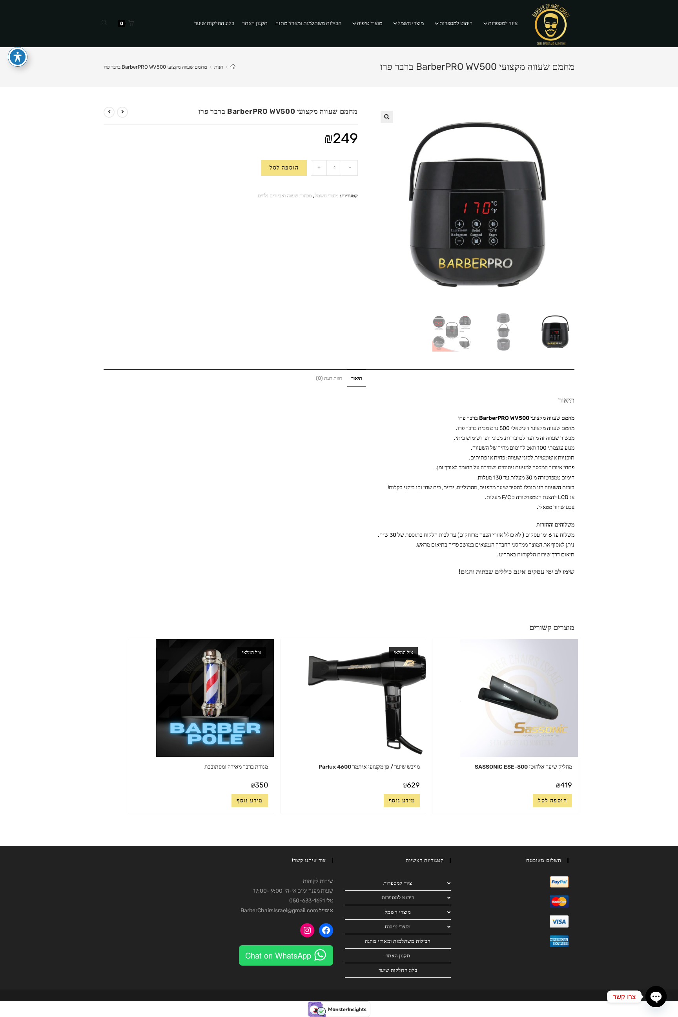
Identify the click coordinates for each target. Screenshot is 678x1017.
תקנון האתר (255, 23)
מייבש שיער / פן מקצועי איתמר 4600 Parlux (369, 767)
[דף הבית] (232, 67)
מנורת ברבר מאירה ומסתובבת (236, 767)
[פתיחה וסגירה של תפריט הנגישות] (17, 56)
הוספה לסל (284, 167)
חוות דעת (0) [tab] (329, 378)
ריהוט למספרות (455, 23)
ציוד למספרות (503, 23)
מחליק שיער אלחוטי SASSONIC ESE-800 (523, 767)
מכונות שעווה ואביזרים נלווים (285, 196)
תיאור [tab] (356, 378)
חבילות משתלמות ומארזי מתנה (308, 23)
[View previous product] (122, 112)
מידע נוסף (402, 800)
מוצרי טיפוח (369, 23)
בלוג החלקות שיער (214, 23)
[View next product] (109, 112)
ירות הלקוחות (532, 554)
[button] (387, 117)
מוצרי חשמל (411, 23)
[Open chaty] (656, 996)
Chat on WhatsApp (278, 955)
